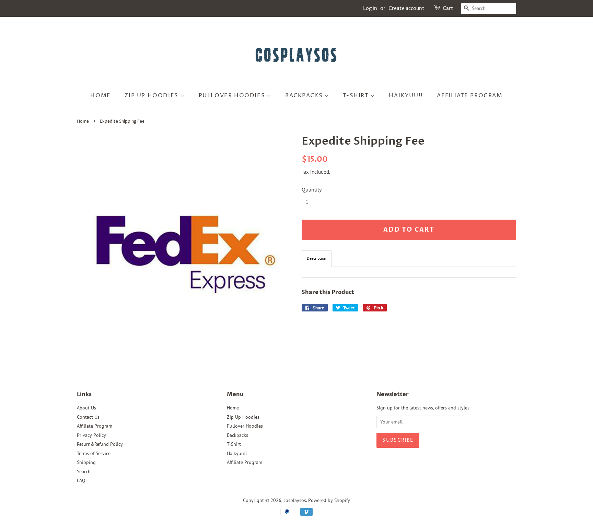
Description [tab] (316, 258)
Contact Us (88, 417)
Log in (370, 8)
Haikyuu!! (406, 95)
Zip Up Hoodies (152, 95)
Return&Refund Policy (100, 444)
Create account (406, 8)
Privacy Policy (91, 435)
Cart (448, 8)
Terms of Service (94, 453)
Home (100, 95)
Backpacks (305, 95)
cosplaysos (294, 500)
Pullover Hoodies (233, 95)
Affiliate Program (469, 95)
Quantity (312, 189)
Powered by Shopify (329, 500)
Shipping (86, 462)
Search (84, 471)
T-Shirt (357, 95)
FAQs (82, 480)
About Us (86, 408)
